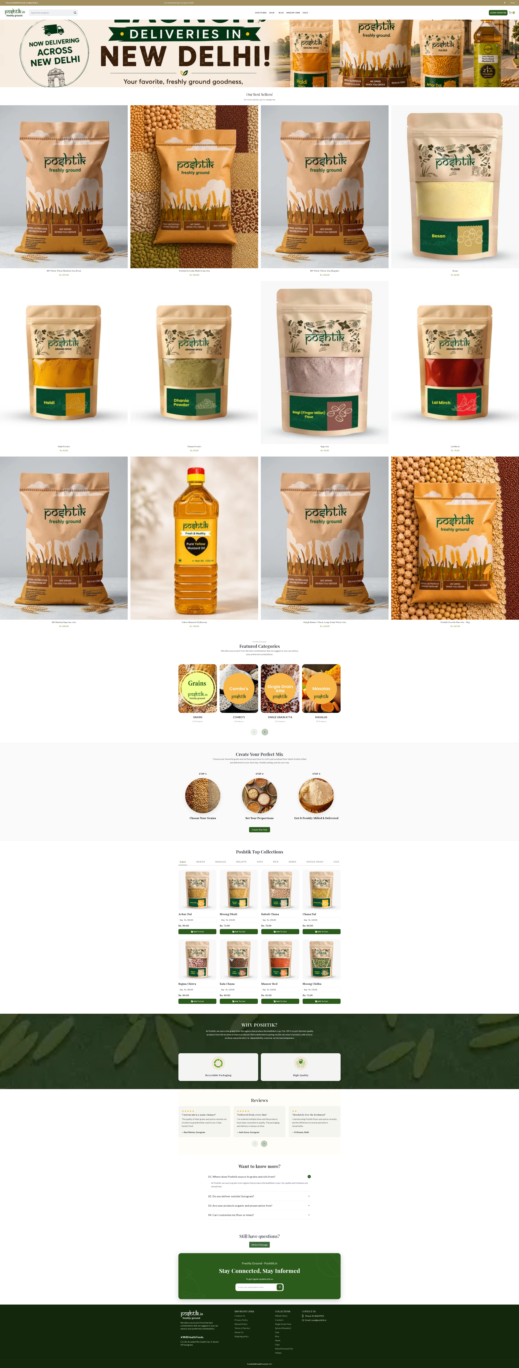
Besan (455, 271)
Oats (277, 1344)
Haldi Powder (64, 446)
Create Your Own (259, 830)
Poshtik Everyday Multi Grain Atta (194, 271)
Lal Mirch (455, 446)
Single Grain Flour (283, 1324)
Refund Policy (240, 1324)
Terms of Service (242, 1328)
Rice (277, 1336)
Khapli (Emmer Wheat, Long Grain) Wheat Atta (324, 622)
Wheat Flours (281, 1315)
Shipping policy (241, 1336)
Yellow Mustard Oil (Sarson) (194, 622)
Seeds (277, 1340)
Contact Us (239, 1315)
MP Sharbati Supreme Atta (64, 622)
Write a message (259, 1244)
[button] (254, 732)
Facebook (504, 3)
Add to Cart (198, 932)
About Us (238, 1332)
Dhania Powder (194, 446)
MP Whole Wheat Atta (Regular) (324, 271)
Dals (277, 1332)
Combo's (279, 1320)
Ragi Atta (325, 446)
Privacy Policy (241, 1320)
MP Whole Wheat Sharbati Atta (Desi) (64, 271)
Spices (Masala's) (283, 1328)
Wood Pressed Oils (284, 1348)
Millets (278, 1352)
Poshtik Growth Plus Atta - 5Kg (455, 622)
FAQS (512, 3)
